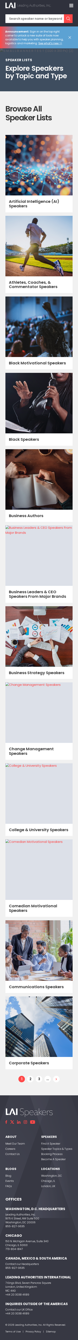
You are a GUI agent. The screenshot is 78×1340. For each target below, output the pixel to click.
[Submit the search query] (68, 18)
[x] (12, 1122)
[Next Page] (56, 1079)
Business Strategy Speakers (36, 672)
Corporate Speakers (29, 1063)
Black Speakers (24, 439)
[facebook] (6, 1122)
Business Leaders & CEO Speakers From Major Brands (37, 594)
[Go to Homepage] (28, 5)
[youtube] (32, 1122)
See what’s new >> (50, 43)
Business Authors (26, 515)
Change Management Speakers (31, 751)
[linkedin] (19, 1122)
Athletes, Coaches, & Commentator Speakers (33, 285)
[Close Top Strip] (70, 37)
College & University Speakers (38, 829)
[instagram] (25, 1122)
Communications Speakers (36, 986)
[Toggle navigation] (71, 5)
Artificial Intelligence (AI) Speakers (34, 204)
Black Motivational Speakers (37, 363)
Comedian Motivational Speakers (33, 908)
